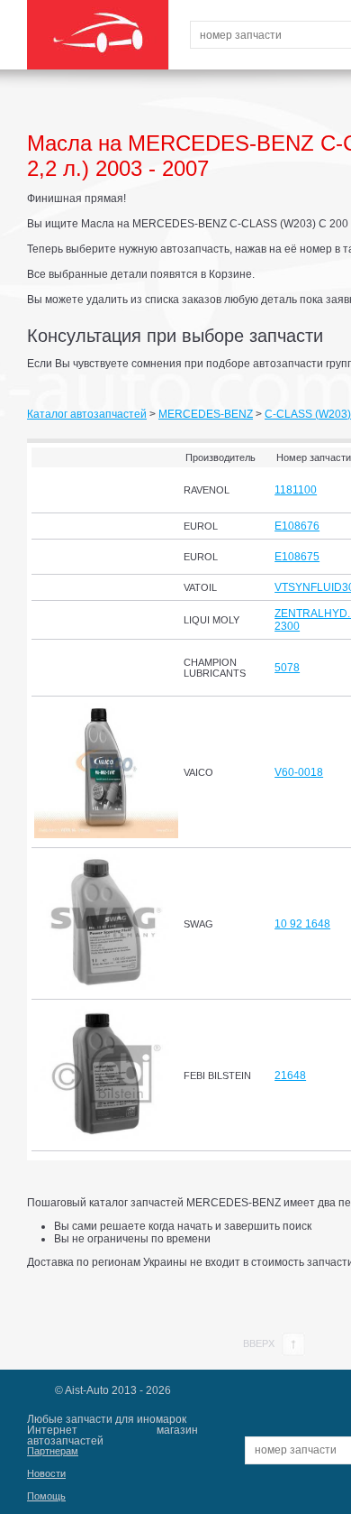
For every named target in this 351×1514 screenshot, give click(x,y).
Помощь (46, 1496)
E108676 (297, 526)
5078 (287, 667)
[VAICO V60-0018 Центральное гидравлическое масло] (106, 834)
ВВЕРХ (260, 1343)
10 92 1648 (302, 924)
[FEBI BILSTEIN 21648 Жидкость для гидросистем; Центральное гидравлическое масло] (106, 1137)
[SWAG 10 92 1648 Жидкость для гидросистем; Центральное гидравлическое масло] (106, 986)
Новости (46, 1473)
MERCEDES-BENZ (205, 414)
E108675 (297, 556)
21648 (290, 1075)
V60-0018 (298, 772)
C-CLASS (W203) (308, 414)
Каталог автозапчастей (87, 414)
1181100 (295, 490)
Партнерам (52, 1450)
